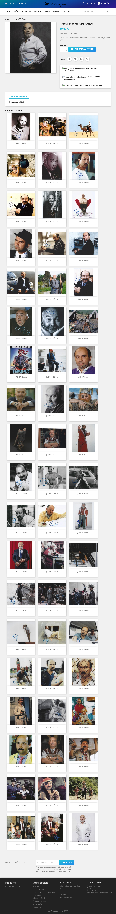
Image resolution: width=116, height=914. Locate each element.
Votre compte (67, 883)
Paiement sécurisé (39, 898)
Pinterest (87, 59)
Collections (67, 11)
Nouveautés (12, 11)
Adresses (63, 895)
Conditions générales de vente (44, 892)
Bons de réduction (67, 898)
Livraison (36, 886)
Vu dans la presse (39, 901)
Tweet (75, 59)
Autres (56, 11)
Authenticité (37, 904)
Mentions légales (39, 889)
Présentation (37, 895)
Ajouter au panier (82, 49)
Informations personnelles (70, 886)
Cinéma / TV (25, 11)
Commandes (64, 889)
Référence (13, 102)
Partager (69, 59)
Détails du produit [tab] (19, 96)
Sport (47, 11)
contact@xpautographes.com (99, 892)
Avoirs (62, 892)
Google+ (81, 59)
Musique (38, 11)
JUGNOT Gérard (21, 143)
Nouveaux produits (12, 886)
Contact (22, 3)
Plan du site (37, 907)
